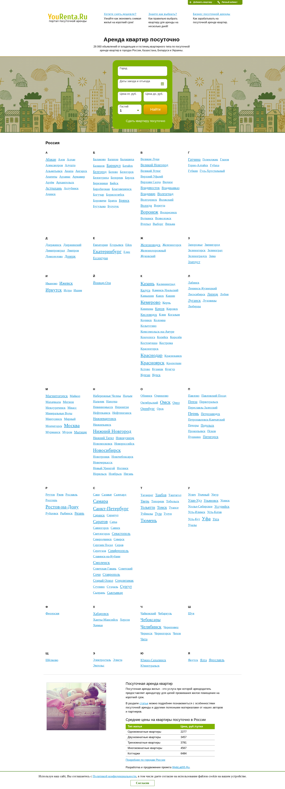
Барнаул (114, 165)
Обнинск (146, 395)
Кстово (145, 369)
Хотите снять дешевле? (120, 14)
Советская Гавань (104, 568)
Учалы (192, 525)
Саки (96, 494)
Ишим (78, 290)
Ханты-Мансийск (105, 619)
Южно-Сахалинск (153, 660)
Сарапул (112, 515)
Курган (145, 375)
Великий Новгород (154, 165)
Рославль (71, 494)
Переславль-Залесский (202, 407)
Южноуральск (150, 665)
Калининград (166, 284)
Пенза (192, 402)
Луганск (194, 300)
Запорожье (195, 244)
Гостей (124, 106)
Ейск (128, 245)
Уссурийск (221, 506)
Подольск (207, 425)
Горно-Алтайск (198, 165)
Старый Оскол (103, 580)
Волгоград (165, 194)
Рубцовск (52, 513)
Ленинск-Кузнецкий (202, 288)
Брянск (124, 200)
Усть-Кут (194, 519)
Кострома (166, 343)
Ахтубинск (71, 188)
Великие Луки (150, 159)
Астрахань (54, 188)
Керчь (166, 302)
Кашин (170, 296)
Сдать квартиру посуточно (145, 121)
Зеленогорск (197, 250)
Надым (127, 396)
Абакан (51, 159)
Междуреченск (55, 407)
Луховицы (210, 300)
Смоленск (101, 562)
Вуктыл (146, 224)
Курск (156, 375)
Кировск (172, 309)
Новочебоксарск (122, 456)
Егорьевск (116, 245)
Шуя (191, 613)
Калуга (145, 290)
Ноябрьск (115, 474)
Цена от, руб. (128, 93)
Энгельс (98, 665)
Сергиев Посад (103, 545)
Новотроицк (101, 456)
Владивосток (150, 188)
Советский (125, 568)
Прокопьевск (196, 431)
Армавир (78, 176)
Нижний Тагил (103, 438)
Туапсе (174, 507)
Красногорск (149, 348)
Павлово (193, 395)
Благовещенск (122, 189)
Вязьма (170, 224)
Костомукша (149, 343)
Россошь (51, 500)
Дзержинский (72, 245)
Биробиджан (101, 189)
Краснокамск (173, 355)
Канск (160, 296)
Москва (72, 425)
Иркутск (54, 289)
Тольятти (148, 507)
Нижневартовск (104, 419)
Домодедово (54, 256)
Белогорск (127, 172)
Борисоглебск (115, 194)
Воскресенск (168, 212)
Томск (162, 507)
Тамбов (160, 495)
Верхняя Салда (151, 182)
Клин (162, 314)
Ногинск (122, 468)
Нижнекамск (102, 424)
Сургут (126, 586)
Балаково (99, 159)
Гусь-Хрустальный (212, 171)
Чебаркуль (165, 613)
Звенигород (212, 244)
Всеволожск (163, 218)
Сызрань (99, 592)
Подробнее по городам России (145, 759)
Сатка (113, 522)
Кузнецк (157, 369)
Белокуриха (101, 177)
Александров (54, 165)
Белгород (100, 172)
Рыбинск (66, 513)
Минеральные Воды (59, 413)
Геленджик (210, 159)
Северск (119, 539)
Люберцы (194, 306)
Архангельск (65, 182)
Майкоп (75, 396)
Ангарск (81, 171)
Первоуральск (208, 401)
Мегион (68, 402)
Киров (159, 309)
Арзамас (64, 176)
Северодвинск (102, 539)
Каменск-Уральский (165, 290)
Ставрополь (111, 574)
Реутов (50, 494)
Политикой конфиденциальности (114, 776)
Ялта (203, 660)
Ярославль (216, 660)
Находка (111, 401)
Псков (211, 431)
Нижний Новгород (112, 431)
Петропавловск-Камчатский (206, 419)
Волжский (166, 199)
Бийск (114, 183)
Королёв (176, 337)
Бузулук (113, 206)
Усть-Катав (214, 512)
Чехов (177, 633)
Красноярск (152, 362)
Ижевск (66, 283)
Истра (68, 290)
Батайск (128, 165)
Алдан (71, 159)
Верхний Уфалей (152, 176)
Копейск (162, 337)
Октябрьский (149, 402)
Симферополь (118, 550)
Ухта (216, 519)
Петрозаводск (210, 414)
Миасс (72, 407)
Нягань (128, 474)
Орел (176, 402)
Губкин (193, 171)
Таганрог (147, 495)
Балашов (99, 165)
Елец (127, 252)
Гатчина (194, 159)
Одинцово (161, 395)
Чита (144, 639)
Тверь (145, 501)
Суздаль (112, 586)
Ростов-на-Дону (62, 506)
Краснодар (151, 355)
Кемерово (150, 302)
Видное (168, 182)
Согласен (142, 783)
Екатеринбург (107, 251)
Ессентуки (100, 258)
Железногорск (171, 245)
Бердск (129, 177)
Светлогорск (101, 533)
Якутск (193, 660)
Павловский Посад (213, 395)
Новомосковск (102, 443)
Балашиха (127, 159)
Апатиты (51, 176)
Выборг (158, 224)
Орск (160, 408)
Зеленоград (214, 250)
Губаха (214, 165)
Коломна (159, 320)
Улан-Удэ (195, 500)
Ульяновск (211, 500)
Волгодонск (149, 199)
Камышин (147, 296)
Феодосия (52, 613)
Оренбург (148, 408)
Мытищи (80, 432)
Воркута (159, 205)
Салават (107, 494)
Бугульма (99, 206)
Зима (212, 256)
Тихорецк (157, 501)
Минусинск (54, 419)
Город (123, 68)
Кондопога (148, 337)
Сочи (97, 574)
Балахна (113, 159)
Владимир (148, 194)
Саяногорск (101, 528)
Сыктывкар (115, 592)
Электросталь (102, 660)
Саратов (100, 521)
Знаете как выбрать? (162, 14)
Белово (113, 172)
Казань (148, 283)
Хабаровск (101, 614)
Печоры (193, 425)
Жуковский (148, 256)
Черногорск (162, 633)
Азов (61, 159)
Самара (100, 501)
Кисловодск (149, 314)
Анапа (68, 171)
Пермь (193, 413)
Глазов (224, 159)
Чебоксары (150, 619)
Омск (165, 402)
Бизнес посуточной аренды (211, 14)
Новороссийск (124, 443)
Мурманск (53, 432)
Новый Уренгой (104, 468)
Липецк (212, 294)
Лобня (224, 294)
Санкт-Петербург (111, 508)
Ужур (215, 494)
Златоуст (194, 262)
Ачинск (51, 194)
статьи (144, 703)
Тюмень (149, 520)
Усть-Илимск (196, 512)
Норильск (100, 474)
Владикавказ (170, 188)
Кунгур (170, 369)
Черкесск (146, 633)
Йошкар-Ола (102, 282)
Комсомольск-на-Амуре (157, 331)
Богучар (98, 194)
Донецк (70, 256)
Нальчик (98, 401)
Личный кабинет (230, 2)
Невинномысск (103, 407)
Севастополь (121, 533)
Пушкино (194, 437)
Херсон (125, 619)
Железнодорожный (153, 250)
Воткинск (147, 218)
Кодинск (146, 320)
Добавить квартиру (202, 2)
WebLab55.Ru (181, 767)
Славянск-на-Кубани (106, 556)
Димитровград (55, 250)
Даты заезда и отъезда (135, 81)
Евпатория (100, 245)
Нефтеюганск (121, 413)
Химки (98, 625)
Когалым (174, 314)
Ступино (99, 586)
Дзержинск (53, 245)
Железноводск (150, 245)
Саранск (99, 515)
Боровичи (99, 200)
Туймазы (147, 513)
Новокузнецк (125, 438)
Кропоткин (173, 363)
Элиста (117, 660)
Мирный (70, 419)
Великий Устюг (151, 171)
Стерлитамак (124, 580)
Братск (112, 200)
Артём (50, 182)
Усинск (225, 500)
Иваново (51, 283)
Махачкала (53, 402)
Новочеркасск (102, 462)
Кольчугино (149, 326)
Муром (67, 432)
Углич (192, 494)
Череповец (170, 627)
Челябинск (151, 626)
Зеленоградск (197, 256)
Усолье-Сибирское (200, 506)
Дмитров (73, 250)
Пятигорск (210, 437)
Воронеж (149, 211)
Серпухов (99, 550)
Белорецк (117, 177)
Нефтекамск (101, 413)
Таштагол (174, 495)
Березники (100, 183)
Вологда (146, 205)
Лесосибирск (196, 294)
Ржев (60, 494)
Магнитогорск (57, 396)
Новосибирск (107, 450)
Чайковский (148, 613)
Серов (119, 545)
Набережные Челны (107, 396)
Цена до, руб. (154, 93)
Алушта (70, 165)
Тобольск (172, 501)
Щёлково (52, 660)
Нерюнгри (122, 407)
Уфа (206, 518)
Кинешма (147, 309)
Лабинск (193, 282)
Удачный (203, 494)
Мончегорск (54, 426)
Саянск (115, 528)
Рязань (79, 513)
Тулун (168, 513)
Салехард (120, 494)
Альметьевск (54, 171)
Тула (158, 514)
